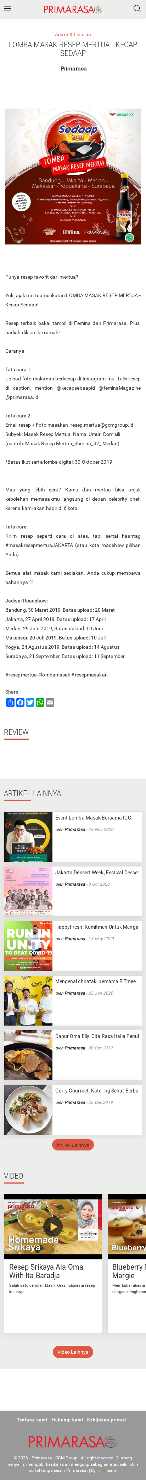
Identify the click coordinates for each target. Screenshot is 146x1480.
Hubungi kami (67, 1419)
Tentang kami (32, 1419)
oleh (60, 829)
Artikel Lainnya (73, 1145)
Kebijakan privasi (106, 1419)
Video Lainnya (73, 1352)
